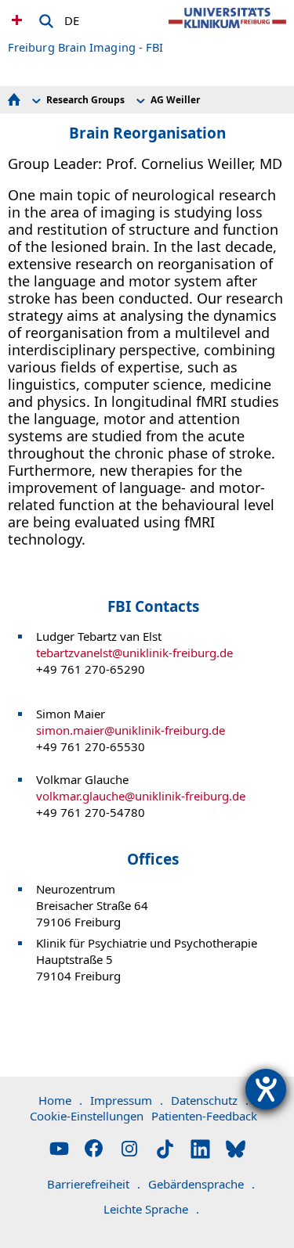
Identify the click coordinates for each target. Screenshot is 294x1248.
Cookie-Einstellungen (86, 1116)
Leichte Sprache (151, 1209)
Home (60, 1100)
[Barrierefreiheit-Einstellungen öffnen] (265, 1089)
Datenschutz (210, 1100)
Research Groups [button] (85, 99)
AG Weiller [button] (175, 99)
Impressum (126, 1100)
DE (71, 18)
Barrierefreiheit (93, 1184)
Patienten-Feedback (204, 1116)
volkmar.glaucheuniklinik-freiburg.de (140, 796)
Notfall (15, 19)
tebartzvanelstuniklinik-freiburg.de (134, 652)
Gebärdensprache (201, 1184)
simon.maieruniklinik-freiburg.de (130, 730)
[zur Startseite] (227, 31)
